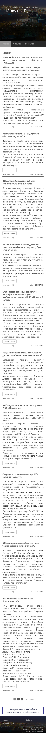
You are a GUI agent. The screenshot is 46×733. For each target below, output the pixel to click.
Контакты (29, 44)
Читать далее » (9, 170)
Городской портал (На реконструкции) (22, 9)
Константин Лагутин (36, 730)
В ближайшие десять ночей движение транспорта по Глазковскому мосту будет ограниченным (22, 247)
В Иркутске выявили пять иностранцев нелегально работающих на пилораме (21, 68)
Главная (5, 44)
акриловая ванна (23, 25)
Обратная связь (8, 723)
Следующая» (29, 699)
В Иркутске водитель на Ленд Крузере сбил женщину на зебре (20, 135)
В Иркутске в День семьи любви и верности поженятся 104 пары (18, 182)
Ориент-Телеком (37, 731)
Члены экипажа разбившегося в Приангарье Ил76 (17, 600)
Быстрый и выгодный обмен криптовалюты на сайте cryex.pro (23, 710)
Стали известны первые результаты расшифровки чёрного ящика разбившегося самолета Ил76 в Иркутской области (22, 295)
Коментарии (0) (8, 127)
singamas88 (22, 19)
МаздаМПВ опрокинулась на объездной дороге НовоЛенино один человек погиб (22, 354)
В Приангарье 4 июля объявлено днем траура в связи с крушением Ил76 (20, 544)
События (17, 44)
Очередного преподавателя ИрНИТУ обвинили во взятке (20, 475)
